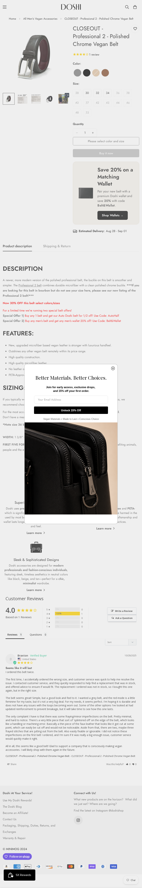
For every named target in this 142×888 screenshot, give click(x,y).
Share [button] (13, 764)
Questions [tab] (36, 634)
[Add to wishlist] (135, 29)
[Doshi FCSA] (71, 7)
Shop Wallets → (112, 215)
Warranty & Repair (14, 838)
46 (129, 104)
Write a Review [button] (124, 611)
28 (78, 94)
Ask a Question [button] (124, 618)
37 (88, 104)
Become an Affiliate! (15, 813)
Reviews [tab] (12, 634)
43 (109, 104)
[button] (128, 764)
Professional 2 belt (30, 285)
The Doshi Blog (12, 806)
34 (109, 94)
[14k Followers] (78, 820)
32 (99, 94)
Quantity (78, 124)
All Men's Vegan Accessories (40, 19)
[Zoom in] (61, 31)
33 (88, 113)
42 (99, 104)
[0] (135, 7)
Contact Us (9, 819)
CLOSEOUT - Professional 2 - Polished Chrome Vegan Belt (37, 756)
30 (88, 94)
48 (78, 113)
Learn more (34, 533)
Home (12, 19)
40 (78, 104)
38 (129, 94)
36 (119, 94)
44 (119, 104)
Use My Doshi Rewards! (17, 800)
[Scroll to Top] (135, 868)
